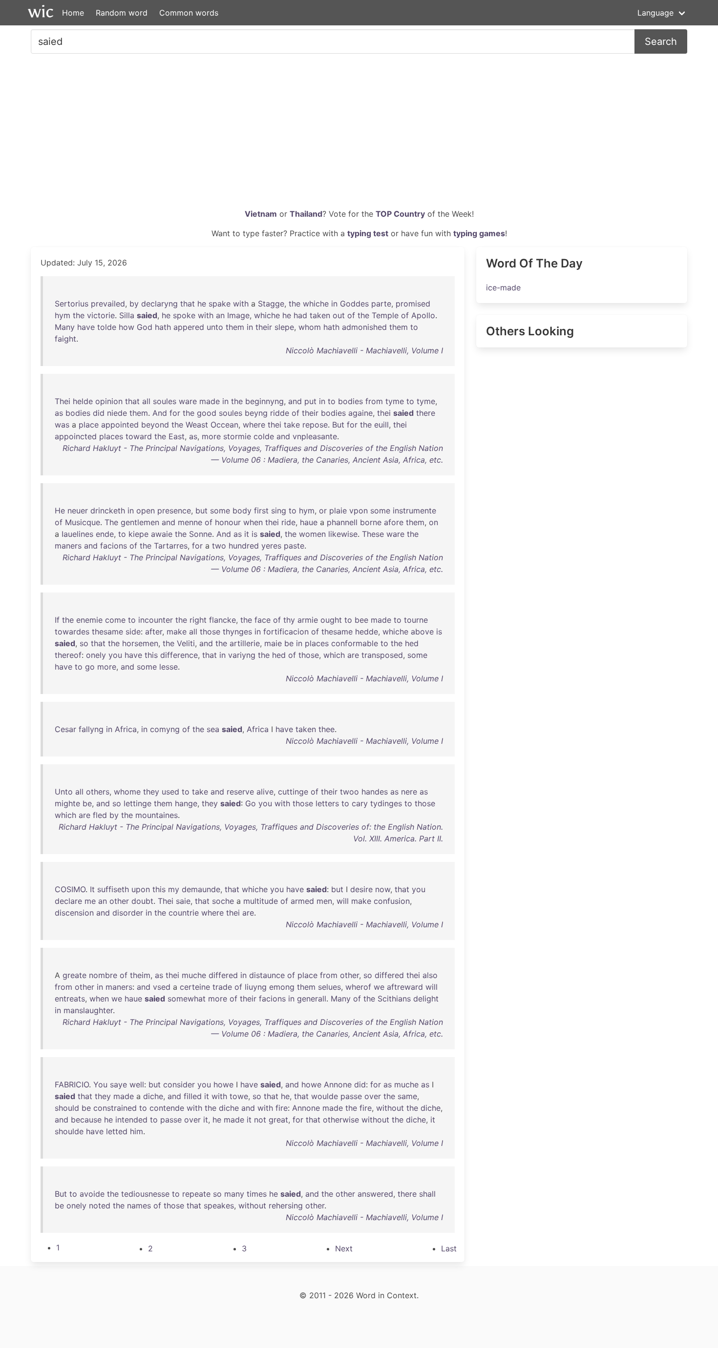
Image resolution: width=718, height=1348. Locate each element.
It (92, 889)
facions (113, 546)
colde (263, 436)
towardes (72, 631)
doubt (142, 901)
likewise (343, 534)
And (159, 413)
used (170, 792)
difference (179, 655)
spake (220, 303)
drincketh (107, 510)
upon (140, 889)
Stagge (271, 303)
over (372, 1096)
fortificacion (286, 631)
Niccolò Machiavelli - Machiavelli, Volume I (364, 350)
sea (213, 729)
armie (307, 620)
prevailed (108, 303)
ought (331, 620)
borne (370, 522)
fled (100, 815)
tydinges (386, 803)
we (379, 987)
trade (222, 987)
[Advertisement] (359, 134)
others (97, 792)
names (139, 1205)
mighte (67, 803)
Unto (64, 792)
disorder (127, 913)
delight (426, 998)
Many (65, 327)
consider (179, 1084)
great (278, 1119)
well (136, 1084)
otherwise (341, 1119)
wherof (358, 987)
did (99, 413)
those (210, 631)
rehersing (286, 1205)
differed (223, 975)
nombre (103, 975)
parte (381, 303)
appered (188, 327)
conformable (354, 643)
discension (74, 913)
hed (412, 643)
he (201, 303)
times (257, 1194)
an (220, 315)
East (177, 436)
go (90, 667)
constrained (115, 1108)
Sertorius (71, 303)
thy (289, 620)
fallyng (91, 729)
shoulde (69, 1131)
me (90, 901)
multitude (260, 901)
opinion (109, 401)
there (425, 413)
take (292, 424)
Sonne (200, 534)
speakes (219, 1205)
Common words (188, 13)
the (294, 303)
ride (288, 522)
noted (99, 1205)
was (62, 424)
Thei (62, 401)
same (407, 1096)
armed (302, 901)
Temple (385, 315)
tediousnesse (145, 1194)
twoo (349, 792)
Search (661, 41)
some (220, 510)
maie (273, 643)
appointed (120, 424)
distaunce (267, 975)
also (430, 975)
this (151, 655)
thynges (237, 631)
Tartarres (171, 546)
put (310, 401)
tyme (394, 401)
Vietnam (261, 214)
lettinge (137, 803)
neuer (77, 510)
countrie (184, 913)
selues (329, 987)
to (414, 327)
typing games (479, 233)
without (390, 1108)
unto (215, 327)
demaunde (201, 889)
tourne (416, 620)
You (100, 1084)
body (242, 510)
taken (320, 315)
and (295, 401)
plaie (338, 510)
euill (381, 424)
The (111, 522)
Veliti (186, 643)
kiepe (138, 534)
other (119, 901)
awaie (161, 534)
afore (393, 522)
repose (315, 424)
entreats (70, 998)
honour (228, 522)
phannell (342, 522)
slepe (284, 327)
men (324, 901)
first (261, 510)
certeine (195, 987)
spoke (184, 315)
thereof (68, 655)
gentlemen (140, 522)
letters (327, 803)
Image (238, 315)
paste (294, 546)
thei (384, 413)
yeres (271, 546)
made (209, 401)
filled (193, 1096)
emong (282, 987)
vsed (161, 987)
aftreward (405, 987)
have (86, 327)
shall (427, 1194)
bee (361, 620)
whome (127, 792)
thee (326, 729)
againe (360, 413)
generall (311, 998)
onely (96, 655)
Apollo (423, 315)
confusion (392, 901)
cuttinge (293, 792)
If (57, 620)
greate (74, 975)
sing (278, 510)
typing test (367, 233)
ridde (279, 413)
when (253, 522)
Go (250, 803)
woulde (324, 1096)
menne (190, 522)
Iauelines (77, 534)
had (300, 315)
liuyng (256, 987)
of (351, 315)
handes (374, 792)
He (60, 510)
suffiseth (113, 889)
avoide (92, 1194)
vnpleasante (315, 436)
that (187, 303)
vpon (358, 510)
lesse (168, 667)
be (289, 643)
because (86, 1119)
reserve (240, 792)
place (89, 424)
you (115, 655)
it (246, 534)
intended (131, 1119)
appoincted (76, 436)
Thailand (306, 214)
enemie (89, 620)
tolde (106, 327)
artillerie (245, 643)
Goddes (354, 303)
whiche (316, 303)
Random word (122, 13)
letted (116, 1131)
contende (166, 1108)
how (126, 327)
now (382, 889)
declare (68, 901)
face (262, 620)
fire (281, 1108)
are (353, 655)
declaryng (159, 303)
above (422, 631)
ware (188, 401)
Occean (224, 424)
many (234, 1194)
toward (139, 436)
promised (413, 303)
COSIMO (70, 889)
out (339, 315)
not (260, 1119)
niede (117, 413)
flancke (222, 620)
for (174, 413)
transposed (382, 655)
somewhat (187, 998)
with (241, 303)
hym (62, 315)
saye (118, 1084)
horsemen (140, 643)
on (433, 522)
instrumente (414, 510)
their (263, 327)
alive (265, 792)
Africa (126, 729)
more (211, 436)
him (136, 1131)
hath (163, 327)
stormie (237, 436)
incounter (155, 620)
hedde (366, 631)
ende (105, 534)
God (144, 327)
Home (73, 13)
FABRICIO (72, 1084)
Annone (338, 1084)
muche (194, 975)
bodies (350, 401)
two (219, 546)
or (323, 510)
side (133, 631)
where (254, 424)
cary (360, 803)
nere (409, 792)
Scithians (394, 998)
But (338, 424)
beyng (256, 413)
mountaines (156, 815)
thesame (107, 631)
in (334, 303)
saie (183, 901)
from (374, 401)
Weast (197, 424)
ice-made (503, 287)
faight (65, 339)
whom (309, 327)
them (235, 327)
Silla (126, 315)
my (173, 889)
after (153, 631)
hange (186, 803)
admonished (364, 327)
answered (375, 1194)
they (151, 792)
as (59, 413)
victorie (101, 315)
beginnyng (264, 401)
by (134, 303)
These (373, 534)
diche (153, 1096)
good (206, 413)
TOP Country (400, 214)
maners (68, 546)
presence (174, 510)
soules (164, 401)
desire (361, 889)
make (177, 631)
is (254, 534)
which (334, 655)
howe (223, 1084)
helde (83, 401)
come (115, 620)
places (111, 436)
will (343, 901)
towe (239, 1096)
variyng (241, 655)
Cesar (65, 729)
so (84, 643)
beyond (155, 424)
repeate (196, 1194)
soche (223, 901)
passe (351, 1096)
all (146, 401)
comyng (165, 729)
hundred (244, 546)
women (312, 534)
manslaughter (88, 1010)
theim (140, 975)
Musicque (82, 522)
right (198, 620)
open (145, 510)
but (201, 510)
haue (308, 522)
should (67, 1108)
